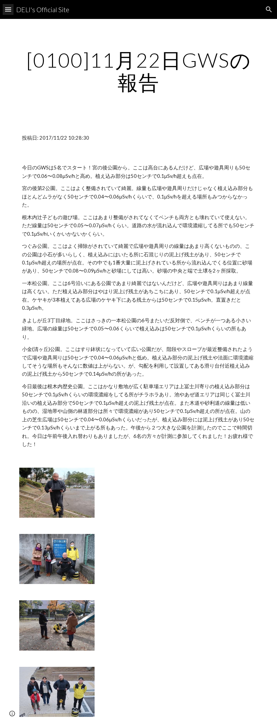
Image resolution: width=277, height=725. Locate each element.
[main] (138, 71)
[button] (8, 9)
